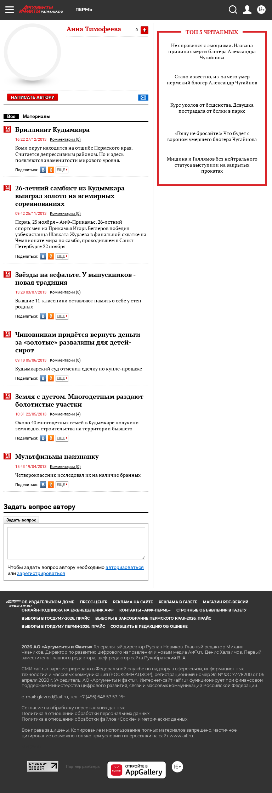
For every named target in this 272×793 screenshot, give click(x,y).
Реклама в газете (178, 602)
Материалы (37, 116)
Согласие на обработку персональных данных (73, 707)
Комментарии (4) (65, 414)
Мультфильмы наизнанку (57, 456)
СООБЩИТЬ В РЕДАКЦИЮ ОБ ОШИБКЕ (149, 626)
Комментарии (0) (65, 139)
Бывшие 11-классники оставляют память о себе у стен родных (78, 303)
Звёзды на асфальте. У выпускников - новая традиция (75, 278)
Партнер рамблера (83, 766)
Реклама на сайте (133, 602)
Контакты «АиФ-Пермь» (145, 610)
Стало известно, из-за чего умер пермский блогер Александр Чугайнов (212, 79)
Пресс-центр (93, 602)
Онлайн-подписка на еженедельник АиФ (68, 610)
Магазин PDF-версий (225, 602)
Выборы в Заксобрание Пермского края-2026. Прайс (153, 618)
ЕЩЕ (61, 170)
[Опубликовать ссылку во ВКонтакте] (43, 170)
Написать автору (32, 97)
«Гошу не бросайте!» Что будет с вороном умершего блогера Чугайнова (212, 136)
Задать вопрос (21, 520)
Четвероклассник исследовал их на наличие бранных (78, 475)
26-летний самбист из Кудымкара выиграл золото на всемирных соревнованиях (70, 196)
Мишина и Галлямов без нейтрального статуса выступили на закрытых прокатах (212, 165)
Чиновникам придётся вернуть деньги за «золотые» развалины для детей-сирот (77, 342)
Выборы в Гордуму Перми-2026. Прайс (63, 626)
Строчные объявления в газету (211, 610)
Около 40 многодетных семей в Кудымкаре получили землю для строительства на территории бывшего (77, 425)
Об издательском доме (48, 602)
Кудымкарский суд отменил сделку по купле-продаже (78, 368)
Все (11, 116)
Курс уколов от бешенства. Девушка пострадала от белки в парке (212, 108)
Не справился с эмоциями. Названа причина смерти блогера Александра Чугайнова (212, 51)
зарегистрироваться (41, 573)
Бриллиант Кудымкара (52, 129)
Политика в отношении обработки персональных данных (85, 713)
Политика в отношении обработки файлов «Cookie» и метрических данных (104, 719)
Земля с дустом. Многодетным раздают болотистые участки (79, 400)
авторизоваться (125, 567)
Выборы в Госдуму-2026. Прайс (56, 618)
